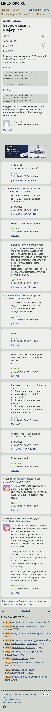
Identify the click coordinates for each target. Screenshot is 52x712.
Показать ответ (19, 180)
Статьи (5, 14)
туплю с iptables (20, 658)
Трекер (32, 14)
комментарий (19, 189)
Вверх (45, 695)
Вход (46, 9)
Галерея (16, 9)
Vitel (13, 228)
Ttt (12, 316)
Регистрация (34, 9)
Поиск (40, 14)
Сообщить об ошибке (11, 699)
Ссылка (7, 130)
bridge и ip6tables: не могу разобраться (31, 633)
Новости (5, 9)
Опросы (22, 14)
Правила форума (20, 694)
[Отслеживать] (44, 44)
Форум (13, 14)
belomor (15, 369)
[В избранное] (44, 36)
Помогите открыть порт (23, 647)
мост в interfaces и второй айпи (27, 622)
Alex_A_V (16, 280)
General (17, 20)
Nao (13, 503)
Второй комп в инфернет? (17, 27)
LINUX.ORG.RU (13, 3)
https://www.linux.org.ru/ (12, 702)
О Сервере (7, 694)
